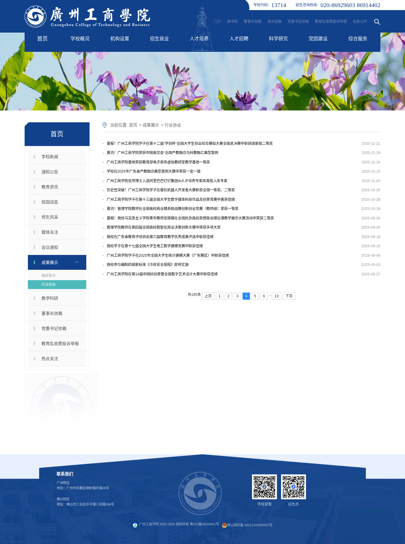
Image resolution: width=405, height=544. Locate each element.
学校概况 (80, 38)
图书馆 (232, 22)
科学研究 (278, 38)
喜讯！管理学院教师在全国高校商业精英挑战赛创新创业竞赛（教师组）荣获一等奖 (172, 209)
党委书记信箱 (298, 22)
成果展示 (50, 262)
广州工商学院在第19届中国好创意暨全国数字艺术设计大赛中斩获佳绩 (162, 274)
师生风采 (50, 217)
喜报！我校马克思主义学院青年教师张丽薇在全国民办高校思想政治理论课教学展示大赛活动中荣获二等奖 (190, 218)
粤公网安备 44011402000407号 (249, 525)
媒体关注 (50, 232)
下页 (289, 296)
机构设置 (119, 38)
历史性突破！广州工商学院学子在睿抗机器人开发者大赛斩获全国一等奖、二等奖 (171, 190)
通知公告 (50, 171)
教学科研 (50, 298)
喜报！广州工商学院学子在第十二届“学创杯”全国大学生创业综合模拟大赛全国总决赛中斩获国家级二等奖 (190, 144)
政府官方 (49, 276)
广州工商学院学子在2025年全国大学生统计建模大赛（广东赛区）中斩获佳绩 (168, 255)
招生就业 (159, 38)
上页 (208, 296)
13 (277, 296)
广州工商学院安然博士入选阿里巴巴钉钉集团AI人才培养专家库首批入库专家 (167, 181)
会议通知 (50, 247)
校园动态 (50, 202)
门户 (217, 22)
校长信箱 (274, 22)
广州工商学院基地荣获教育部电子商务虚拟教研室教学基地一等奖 (158, 162)
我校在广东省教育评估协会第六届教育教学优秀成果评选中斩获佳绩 (160, 237)
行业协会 (49, 285)
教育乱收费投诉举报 (331, 22)
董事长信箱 (253, 22)
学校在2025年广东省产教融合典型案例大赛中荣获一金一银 (153, 171)
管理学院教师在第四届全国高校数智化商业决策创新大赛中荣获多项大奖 (164, 227)
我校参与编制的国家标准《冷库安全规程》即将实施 (148, 265)
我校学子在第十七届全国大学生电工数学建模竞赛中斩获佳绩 (155, 246)
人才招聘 (238, 38)
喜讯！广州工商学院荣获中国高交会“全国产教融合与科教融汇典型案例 (162, 153)
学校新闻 (50, 156)
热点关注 (50, 358)
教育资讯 (50, 186)
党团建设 (318, 38)
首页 (42, 39)
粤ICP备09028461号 (204, 524)
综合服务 (357, 38)
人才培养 (199, 38)
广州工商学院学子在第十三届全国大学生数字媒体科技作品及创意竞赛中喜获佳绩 (171, 200)
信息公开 (360, 22)
